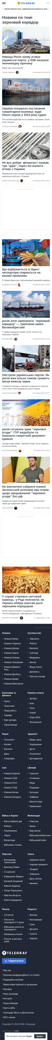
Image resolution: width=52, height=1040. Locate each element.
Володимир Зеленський (10, 861)
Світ (4, 768)
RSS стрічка (9, 1017)
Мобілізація (34, 816)
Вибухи (7, 826)
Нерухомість (10, 710)
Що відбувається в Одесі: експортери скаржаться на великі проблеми (21, 272)
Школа (33, 662)
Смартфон (9, 758)
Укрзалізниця (10, 725)
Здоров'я (32, 734)
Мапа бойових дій (13, 821)
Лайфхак (34, 797)
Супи (32, 924)
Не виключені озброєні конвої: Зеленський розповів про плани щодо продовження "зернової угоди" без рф (25, 491)
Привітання (35, 806)
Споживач (35, 778)
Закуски (33, 938)
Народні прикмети (38, 864)
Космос (7, 744)
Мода (32, 783)
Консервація (36, 920)
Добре (40, 1036)
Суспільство (34, 633)
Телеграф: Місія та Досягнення (18, 1013)
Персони (6, 854)
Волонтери (9, 840)
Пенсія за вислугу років (13, 940)
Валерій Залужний (13, 881)
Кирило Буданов (12, 886)
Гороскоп (34, 773)
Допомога (34, 672)
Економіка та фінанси (9, 694)
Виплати (34, 648)
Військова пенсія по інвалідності (14, 928)
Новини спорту (36, 693)
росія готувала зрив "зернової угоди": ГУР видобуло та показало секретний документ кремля (24, 434)
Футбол (33, 698)
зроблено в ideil (10, 1031)
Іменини (34, 883)
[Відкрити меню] (4, 3)
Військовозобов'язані (40, 835)
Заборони (34, 874)
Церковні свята (37, 860)
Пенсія (5, 909)
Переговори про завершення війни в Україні (27, 9)
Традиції (34, 869)
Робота (33, 643)
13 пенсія (8, 915)
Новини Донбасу (12, 674)
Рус (48, 3)
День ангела (36, 879)
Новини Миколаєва (13, 684)
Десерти (34, 929)
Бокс (32, 703)
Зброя (7, 835)
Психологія (35, 754)
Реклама (7, 989)
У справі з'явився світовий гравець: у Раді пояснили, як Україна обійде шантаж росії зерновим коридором (23, 601)
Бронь (33, 826)
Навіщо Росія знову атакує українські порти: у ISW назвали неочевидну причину (25, 60)
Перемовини (10, 831)
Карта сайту (9, 1008)
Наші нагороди (10, 994)
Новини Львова (12, 657)
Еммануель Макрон (13, 876)
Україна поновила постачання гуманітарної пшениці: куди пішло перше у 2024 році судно (24, 112)
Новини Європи (12, 773)
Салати (33, 934)
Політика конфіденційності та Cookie (21, 975)
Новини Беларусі (12, 797)
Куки (28, 1036)
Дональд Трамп (11, 867)
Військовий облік (38, 840)
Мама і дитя (35, 740)
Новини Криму (11, 679)
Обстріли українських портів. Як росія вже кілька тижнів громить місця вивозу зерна (25, 378)
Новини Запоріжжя (13, 662)
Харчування (36, 744)
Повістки (34, 821)
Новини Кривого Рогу (12, 668)
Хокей (33, 713)
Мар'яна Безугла (12, 895)
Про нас (7, 970)
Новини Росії (10, 783)
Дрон (6, 754)
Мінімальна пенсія (13, 934)
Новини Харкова (12, 643)
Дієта (32, 749)
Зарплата (34, 639)
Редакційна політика (13, 980)
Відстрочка (35, 831)
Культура (34, 792)
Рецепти (32, 909)
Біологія (8, 749)
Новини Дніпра (11, 648)
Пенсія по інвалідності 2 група (14, 921)
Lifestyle (32, 768)
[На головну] (26, 3)
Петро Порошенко (13, 890)
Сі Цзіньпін (9, 872)
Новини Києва (11, 639)
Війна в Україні (10, 816)
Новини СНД (10, 788)
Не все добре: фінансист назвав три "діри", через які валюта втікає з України (25, 166)
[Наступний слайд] (49, 9)
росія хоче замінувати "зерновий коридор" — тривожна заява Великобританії (26, 324)
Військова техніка (13, 845)
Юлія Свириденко (13, 900)
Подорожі (34, 788)
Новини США (10, 778)
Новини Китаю (11, 792)
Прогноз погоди (37, 676)
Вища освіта (36, 667)
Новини (6, 633)
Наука (5, 734)
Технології (9, 740)
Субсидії (34, 653)
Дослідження (36, 758)
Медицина (35, 657)
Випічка (33, 915)
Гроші (7, 701)
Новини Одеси (11, 653)
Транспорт (9, 706)
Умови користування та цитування (20, 984)
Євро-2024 (35, 717)
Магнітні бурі (36, 802)
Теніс (32, 708)
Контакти (7, 998)
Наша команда (10, 1003)
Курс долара (10, 720)
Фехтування (35, 722)
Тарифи (8, 715)
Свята (31, 854)
